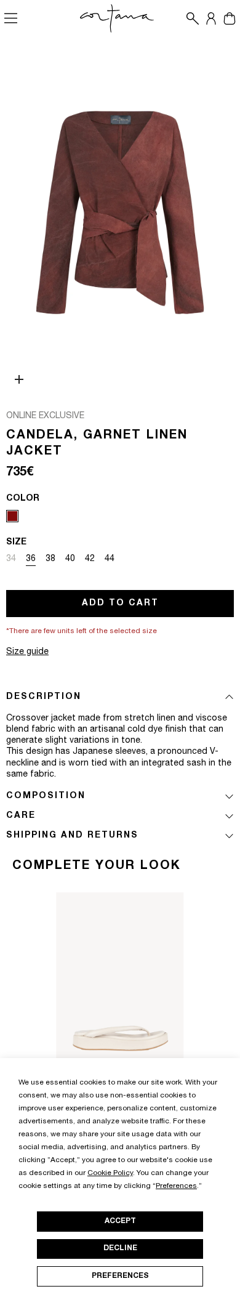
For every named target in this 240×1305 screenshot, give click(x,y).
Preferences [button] (176, 1186)
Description (43, 697)
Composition (46, 796)
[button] (189, 18)
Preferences (120, 1276)
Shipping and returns (72, 835)
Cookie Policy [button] (110, 1173)
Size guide (27, 652)
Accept (120, 1221)
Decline (120, 1248)
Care (21, 816)
